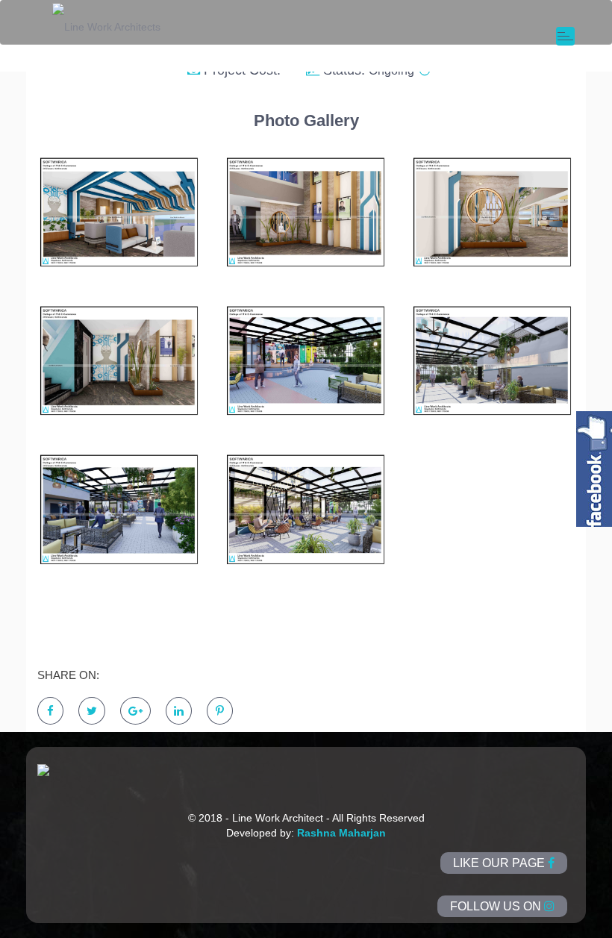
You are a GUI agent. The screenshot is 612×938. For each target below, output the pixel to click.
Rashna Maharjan (341, 833)
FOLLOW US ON (497, 906)
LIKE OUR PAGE (500, 863)
